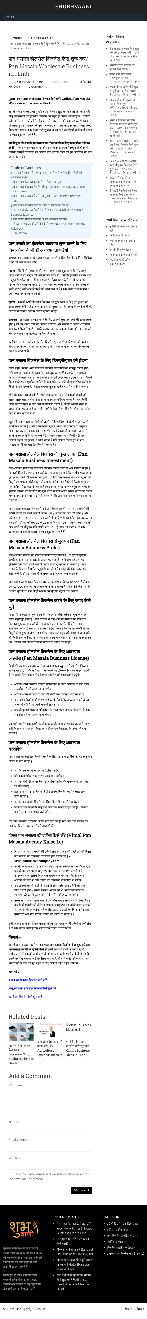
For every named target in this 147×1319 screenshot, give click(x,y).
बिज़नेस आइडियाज (119, 255)
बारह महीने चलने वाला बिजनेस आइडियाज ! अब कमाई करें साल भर (122, 181)
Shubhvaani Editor (30, 82)
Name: (13, 1122)
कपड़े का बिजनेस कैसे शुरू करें (25, 997)
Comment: (16, 1085)
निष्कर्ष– (23, 233)
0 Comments (38, 86)
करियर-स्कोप (116, 235)
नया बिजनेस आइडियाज (122, 240)
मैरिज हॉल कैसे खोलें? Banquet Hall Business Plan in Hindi (124, 78)
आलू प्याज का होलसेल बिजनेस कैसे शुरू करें (32, 988)
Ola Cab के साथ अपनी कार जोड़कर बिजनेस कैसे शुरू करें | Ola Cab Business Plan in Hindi (124, 167)
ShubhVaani (73, 6)
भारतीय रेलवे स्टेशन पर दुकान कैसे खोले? (122, 67)
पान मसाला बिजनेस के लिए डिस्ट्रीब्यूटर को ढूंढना (38, 182)
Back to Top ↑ (134, 1309)
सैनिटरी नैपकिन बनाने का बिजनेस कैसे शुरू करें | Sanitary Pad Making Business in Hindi (123, 196)
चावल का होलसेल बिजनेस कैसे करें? (28, 980)
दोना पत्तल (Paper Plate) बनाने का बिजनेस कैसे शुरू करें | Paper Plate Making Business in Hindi (124, 148)
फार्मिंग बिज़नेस (117, 249)
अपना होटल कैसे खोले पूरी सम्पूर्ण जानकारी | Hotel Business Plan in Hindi (124, 91)
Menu (10, 17)
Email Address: (19, 1140)
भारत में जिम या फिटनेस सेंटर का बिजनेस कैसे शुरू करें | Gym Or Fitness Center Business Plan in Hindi (124, 128)
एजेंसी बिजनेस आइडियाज (123, 226)
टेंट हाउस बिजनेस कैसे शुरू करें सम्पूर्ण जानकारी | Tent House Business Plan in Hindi (124, 54)
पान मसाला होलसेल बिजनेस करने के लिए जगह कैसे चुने (41, 205)
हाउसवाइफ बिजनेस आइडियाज (120, 262)
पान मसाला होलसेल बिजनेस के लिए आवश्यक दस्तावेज (40, 219)
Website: (15, 1158)
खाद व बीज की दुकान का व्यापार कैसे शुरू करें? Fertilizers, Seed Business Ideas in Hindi (123, 107)
